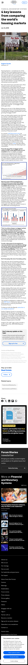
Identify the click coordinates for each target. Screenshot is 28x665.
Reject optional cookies (14, 652)
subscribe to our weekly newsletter (13, 308)
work (14, 143)
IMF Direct (7, 302)
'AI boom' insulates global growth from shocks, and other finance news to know (17, 540)
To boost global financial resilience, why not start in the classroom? (13, 505)
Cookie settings (14, 661)
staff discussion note (14, 133)
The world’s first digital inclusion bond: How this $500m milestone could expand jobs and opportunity (17, 533)
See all (24, 485)
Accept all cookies (14, 656)
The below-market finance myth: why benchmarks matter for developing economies (17, 548)
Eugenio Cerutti (6, 63)
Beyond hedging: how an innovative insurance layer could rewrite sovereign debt (16, 524)
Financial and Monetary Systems (14, 9)
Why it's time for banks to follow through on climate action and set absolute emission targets (15, 517)
